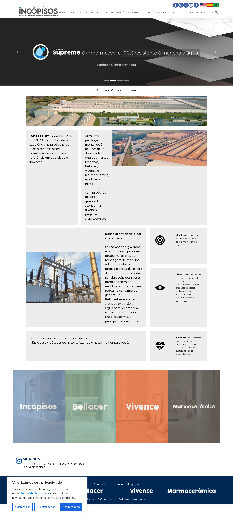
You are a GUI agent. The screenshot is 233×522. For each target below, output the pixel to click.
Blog (105, 12)
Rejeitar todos (46, 507)
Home (62, 12)
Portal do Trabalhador (195, 12)
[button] (17, 52)
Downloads (92, 12)
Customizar (22, 507)
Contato (136, 12)
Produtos (74, 12)
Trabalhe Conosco (165, 12)
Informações (118, 12)
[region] (47, 496)
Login (147, 12)
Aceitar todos (71, 507)
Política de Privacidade (34, 493)
